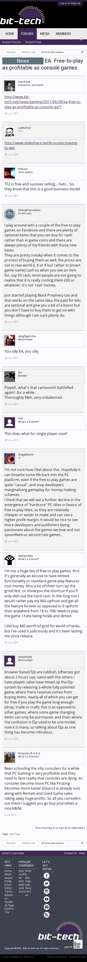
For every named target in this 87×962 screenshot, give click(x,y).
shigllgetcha (27, 336)
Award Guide (8, 879)
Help (82, 853)
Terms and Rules (57, 957)
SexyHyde (25, 657)
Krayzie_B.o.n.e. (29, 753)
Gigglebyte (25, 454)
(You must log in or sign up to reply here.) (60, 827)
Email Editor (8, 886)
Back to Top (9, 910)
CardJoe (24, 81)
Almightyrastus (29, 210)
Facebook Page (9, 903)
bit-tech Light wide (13, 853)
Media (44, 34)
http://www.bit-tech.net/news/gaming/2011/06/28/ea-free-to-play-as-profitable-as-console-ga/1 (42, 101)
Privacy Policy (77, 957)
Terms (8, 891)
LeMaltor (24, 127)
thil (20, 418)
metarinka (25, 555)
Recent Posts (33, 42)
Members (63, 34)
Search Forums (11, 42)
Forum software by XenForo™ (18, 957)
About (8, 874)
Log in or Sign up (70, 3)
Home (10, 34)
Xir (20, 372)
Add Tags (15, 834)
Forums (27, 34)
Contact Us (70, 853)
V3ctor (23, 169)
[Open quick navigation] (82, 52)
